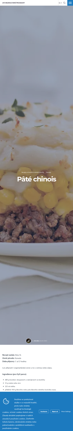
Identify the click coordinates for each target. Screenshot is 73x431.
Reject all (55, 411)
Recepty (48, 172)
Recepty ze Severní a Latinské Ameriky (33, 172)
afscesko (36, 341)
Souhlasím (43, 411)
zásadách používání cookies (13, 418)
